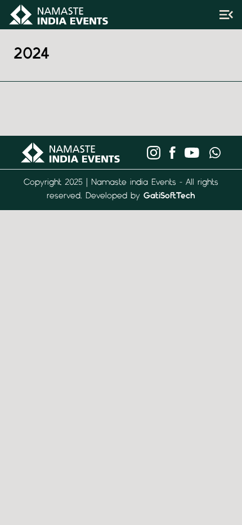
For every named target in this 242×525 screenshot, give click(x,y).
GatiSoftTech (169, 196)
